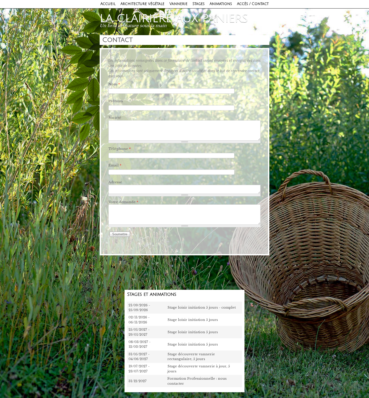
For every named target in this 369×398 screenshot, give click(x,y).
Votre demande (123, 202)
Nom (114, 84)
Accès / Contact (253, 4)
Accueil (107, 4)
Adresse (115, 182)
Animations (221, 4)
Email (114, 165)
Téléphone (119, 149)
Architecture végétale (142, 4)
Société (114, 118)
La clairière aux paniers (174, 19)
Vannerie (178, 4)
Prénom (115, 101)
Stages (199, 4)
